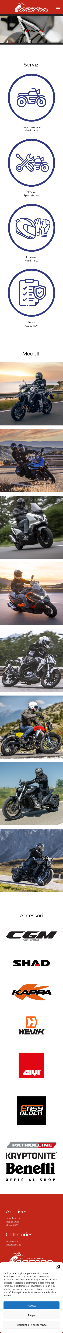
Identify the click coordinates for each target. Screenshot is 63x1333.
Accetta (31, 1305)
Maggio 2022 (12, 1221)
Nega (31, 1315)
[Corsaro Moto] (31, 7)
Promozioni (12, 1241)
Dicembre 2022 (13, 1218)
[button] (57, 1266)
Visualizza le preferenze (31, 1325)
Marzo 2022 (12, 1225)
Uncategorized (13, 1244)
